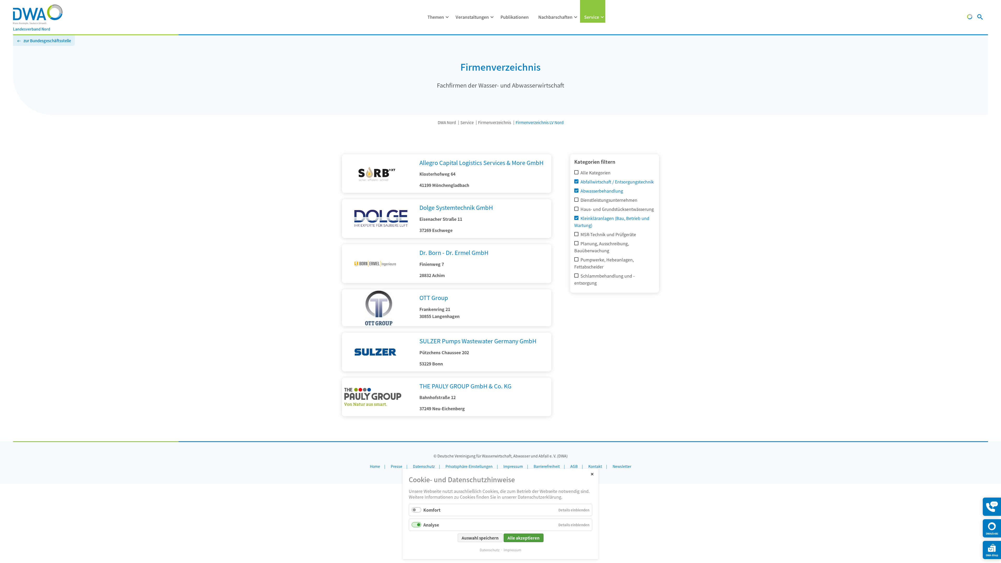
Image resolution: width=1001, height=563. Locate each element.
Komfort (432, 510)
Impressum (512, 549)
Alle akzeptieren (524, 538)
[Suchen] (980, 17)
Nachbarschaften (555, 17)
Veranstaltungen (472, 17)
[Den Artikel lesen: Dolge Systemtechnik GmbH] (378, 218)
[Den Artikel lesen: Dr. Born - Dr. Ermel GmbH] (378, 281)
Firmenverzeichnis (494, 122)
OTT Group (433, 297)
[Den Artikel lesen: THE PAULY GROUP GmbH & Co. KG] (378, 414)
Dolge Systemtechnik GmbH (456, 207)
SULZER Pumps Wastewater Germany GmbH (477, 340)
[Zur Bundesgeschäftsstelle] (969, 17)
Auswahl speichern (480, 538)
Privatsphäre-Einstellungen (469, 466)
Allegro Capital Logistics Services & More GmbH (481, 162)
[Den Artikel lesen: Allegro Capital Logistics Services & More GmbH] (378, 191)
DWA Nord (447, 122)
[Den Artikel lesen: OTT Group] (378, 324)
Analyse (431, 525)
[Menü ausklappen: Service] (602, 17)
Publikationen (514, 17)
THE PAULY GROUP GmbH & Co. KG (465, 386)
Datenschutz (489, 549)
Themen (436, 17)
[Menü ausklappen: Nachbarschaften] (576, 17)
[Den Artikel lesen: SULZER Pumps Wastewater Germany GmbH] (378, 369)
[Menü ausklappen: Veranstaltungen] (492, 17)
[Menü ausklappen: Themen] (447, 17)
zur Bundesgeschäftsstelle (47, 40)
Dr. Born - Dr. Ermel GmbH (454, 252)
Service (591, 17)
